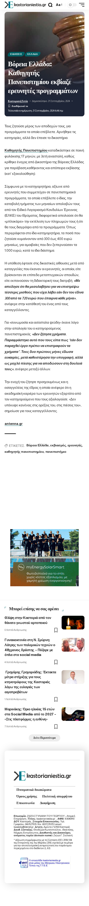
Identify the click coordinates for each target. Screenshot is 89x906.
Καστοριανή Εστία (18, 101)
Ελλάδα (32, 54)
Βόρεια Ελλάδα (37, 445)
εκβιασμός (58, 445)
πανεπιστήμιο (55, 451)
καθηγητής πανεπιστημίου (24, 451)
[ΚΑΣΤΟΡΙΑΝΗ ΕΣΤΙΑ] (26, 4)
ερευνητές (75, 445)
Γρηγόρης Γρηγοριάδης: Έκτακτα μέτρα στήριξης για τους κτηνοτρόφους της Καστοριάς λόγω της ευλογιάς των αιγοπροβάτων (30, 682)
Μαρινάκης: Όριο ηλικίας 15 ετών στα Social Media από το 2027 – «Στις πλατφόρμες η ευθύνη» (30, 714)
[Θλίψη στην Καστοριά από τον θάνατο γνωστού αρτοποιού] (73, 622)
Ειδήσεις (16, 54)
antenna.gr (14, 424)
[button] (50, 5)
